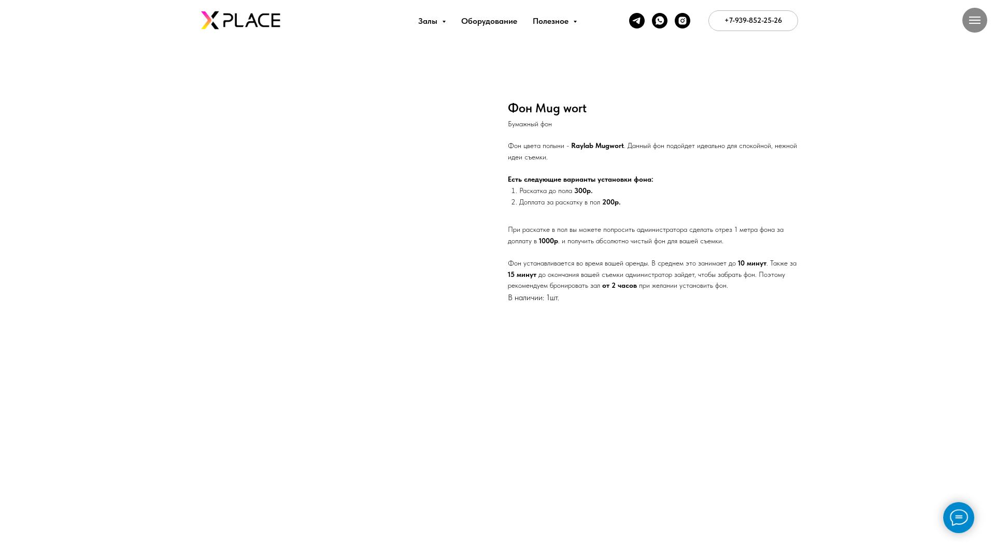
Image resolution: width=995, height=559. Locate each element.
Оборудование (489, 21)
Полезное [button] (552, 21)
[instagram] (682, 20)
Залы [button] (428, 21)
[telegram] (637, 20)
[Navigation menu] (974, 20)
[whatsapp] (659, 20)
